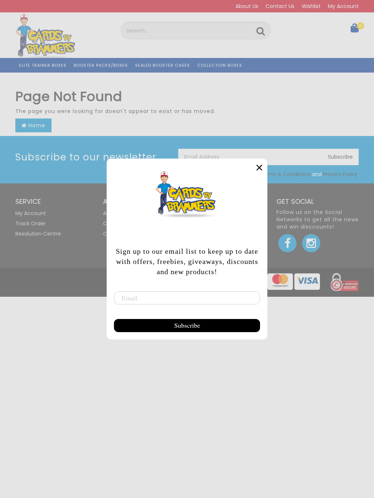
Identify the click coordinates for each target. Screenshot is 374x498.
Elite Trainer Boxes (42, 65)
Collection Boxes (219, 65)
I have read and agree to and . (277, 174)
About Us (247, 6)
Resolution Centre (38, 233)
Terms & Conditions (285, 174)
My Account (343, 6)
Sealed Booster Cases (162, 65)
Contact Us (280, 6)
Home (36, 125)
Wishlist (311, 6)
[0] (355, 29)
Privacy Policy (340, 174)
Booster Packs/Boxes (101, 65)
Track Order (30, 223)
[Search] (261, 31)
